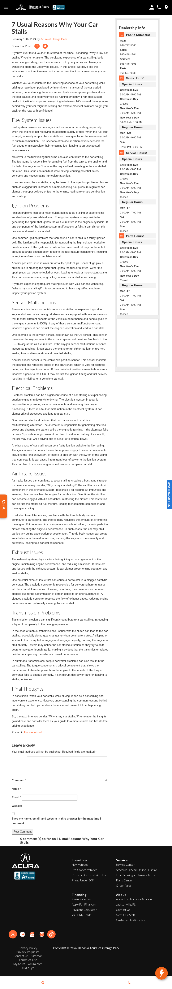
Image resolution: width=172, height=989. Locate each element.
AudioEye (28, 968)
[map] (166, 7)
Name (16, 788)
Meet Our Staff (125, 915)
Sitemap (37, 956)
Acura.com (35, 964)
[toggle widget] (161, 973)
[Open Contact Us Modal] (129, 982)
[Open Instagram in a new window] (42, 934)
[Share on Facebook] (37, 46)
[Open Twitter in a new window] (13, 934)
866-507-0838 (128, 73)
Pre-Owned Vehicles (84, 870)
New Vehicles (80, 864)
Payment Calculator (84, 909)
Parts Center (124, 880)
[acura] (21, 7)
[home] (39, 7)
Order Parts (124, 885)
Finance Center (81, 899)
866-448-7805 (128, 63)
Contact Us (123, 909)
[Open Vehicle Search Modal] (43, 982)
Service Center (125, 864)
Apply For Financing (84, 904)
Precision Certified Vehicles (89, 875)
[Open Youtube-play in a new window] (32, 934)
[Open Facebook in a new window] (22, 934)
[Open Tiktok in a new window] (51, 934)
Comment (19, 780)
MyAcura (19, 964)
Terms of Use (28, 960)
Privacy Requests (27, 952)
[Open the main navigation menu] (6, 7)
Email (16, 797)
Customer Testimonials (131, 920)
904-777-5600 (128, 45)
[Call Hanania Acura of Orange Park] (159, 7)
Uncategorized (33, 732)
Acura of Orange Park (53, 39)
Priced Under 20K (83, 880)
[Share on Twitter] (45, 46)
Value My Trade (81, 915)
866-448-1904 (128, 54)
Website (17, 805)
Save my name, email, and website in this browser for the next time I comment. (56, 821)
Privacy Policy (28, 948)
